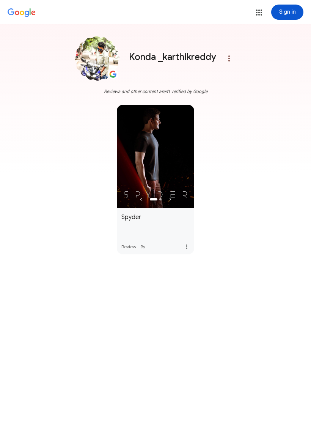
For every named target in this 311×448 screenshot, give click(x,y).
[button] (259, 12)
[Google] (22, 12)
